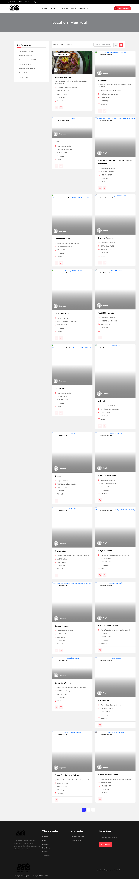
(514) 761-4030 (62, 325)
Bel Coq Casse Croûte (108, 625)
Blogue (73, 8)
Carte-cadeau (63, 8)
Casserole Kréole (62, 238)
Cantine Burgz (104, 700)
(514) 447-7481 (62, 153)
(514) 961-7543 (62, 94)
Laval (44, 840)
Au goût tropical (105, 550)
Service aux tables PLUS (27, 68)
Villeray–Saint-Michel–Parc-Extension (69, 556)
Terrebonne (46, 855)
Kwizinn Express (105, 238)
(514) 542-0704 (106, 637)
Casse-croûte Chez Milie (109, 774)
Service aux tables (25, 64)
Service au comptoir (62, 54)
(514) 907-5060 (62, 400)
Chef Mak (102, 80)
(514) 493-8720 (106, 562)
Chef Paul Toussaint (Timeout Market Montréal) (115, 162)
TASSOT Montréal (106, 313)
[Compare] (56, 107)
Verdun (59, 318)
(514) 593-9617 (106, 786)
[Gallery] (61, 107)
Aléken (58, 476)
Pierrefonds (119, 630)
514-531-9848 (105, 97)
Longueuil (45, 844)
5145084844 (61, 250)
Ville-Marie (61, 146)
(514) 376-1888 (62, 637)
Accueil (44, 8)
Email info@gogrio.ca (34, 2)
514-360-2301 (62, 487)
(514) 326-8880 (106, 412)
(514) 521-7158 (62, 694)
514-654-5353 (105, 487)
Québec (45, 852)
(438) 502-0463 (106, 175)
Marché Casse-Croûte (63, 120)
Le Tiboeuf (59, 388)
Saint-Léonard (62, 631)
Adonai (101, 401)
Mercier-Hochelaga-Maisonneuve (112, 555)
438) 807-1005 (106, 249)
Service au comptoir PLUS (64, 347)
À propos (52, 8)
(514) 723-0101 (62, 786)
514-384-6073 (62, 562)
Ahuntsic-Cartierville (64, 87)
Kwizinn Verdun (62, 313)
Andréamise (60, 551)
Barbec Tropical (62, 626)
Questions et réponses (78, 837)
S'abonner (105, 845)
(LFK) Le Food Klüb (107, 475)
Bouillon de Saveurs (63, 77)
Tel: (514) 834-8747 (16, 2)
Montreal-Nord (106, 406)
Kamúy (58, 141)
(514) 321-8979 (106, 711)
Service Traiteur (24, 73)
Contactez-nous (83, 8)
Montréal (74, 87)
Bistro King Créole (63, 683)
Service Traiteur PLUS (106, 198)
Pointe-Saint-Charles (108, 705)
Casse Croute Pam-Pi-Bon (67, 775)
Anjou (59, 481)
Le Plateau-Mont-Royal (65, 243)
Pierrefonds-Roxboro (108, 630)
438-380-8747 (106, 324)
